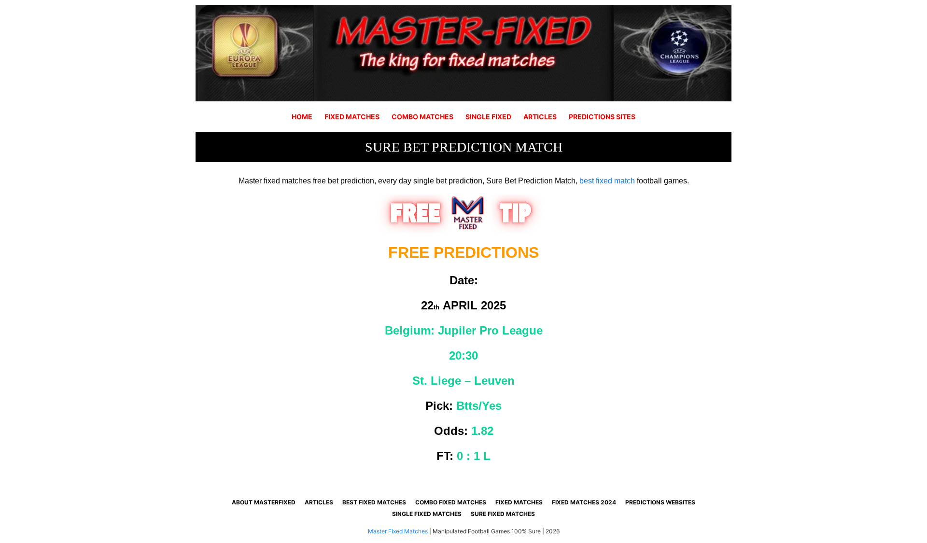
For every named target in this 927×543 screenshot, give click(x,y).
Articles (540, 116)
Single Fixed (488, 116)
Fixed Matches (351, 116)
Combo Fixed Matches (450, 502)
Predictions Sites (602, 116)
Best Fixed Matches (374, 502)
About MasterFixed (263, 502)
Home (302, 116)
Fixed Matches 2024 (584, 502)
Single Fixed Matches (427, 513)
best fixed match (607, 181)
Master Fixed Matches (398, 531)
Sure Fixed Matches (503, 513)
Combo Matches (422, 116)
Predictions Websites (660, 502)
